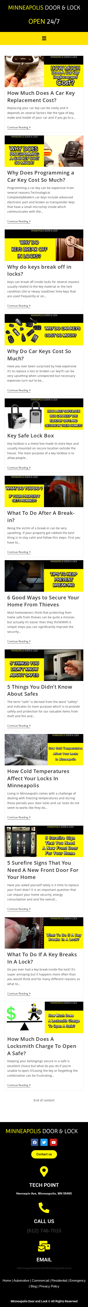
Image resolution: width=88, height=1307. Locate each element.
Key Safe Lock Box (30, 435)
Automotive (21, 1280)
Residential (59, 1280)
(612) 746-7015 (44, 1230)
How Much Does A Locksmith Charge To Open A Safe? (41, 1046)
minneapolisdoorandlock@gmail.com (44, 1268)
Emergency (77, 1280)
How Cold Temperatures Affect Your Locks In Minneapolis (38, 778)
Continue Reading (19, 127)
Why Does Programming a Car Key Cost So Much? (40, 176)
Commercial (40, 1280)
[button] (44, 38)
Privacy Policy (49, 1286)
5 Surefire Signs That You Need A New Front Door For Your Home (43, 869)
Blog (34, 1286)
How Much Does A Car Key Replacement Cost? (41, 96)
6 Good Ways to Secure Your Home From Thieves (43, 601)
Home (7, 1280)
